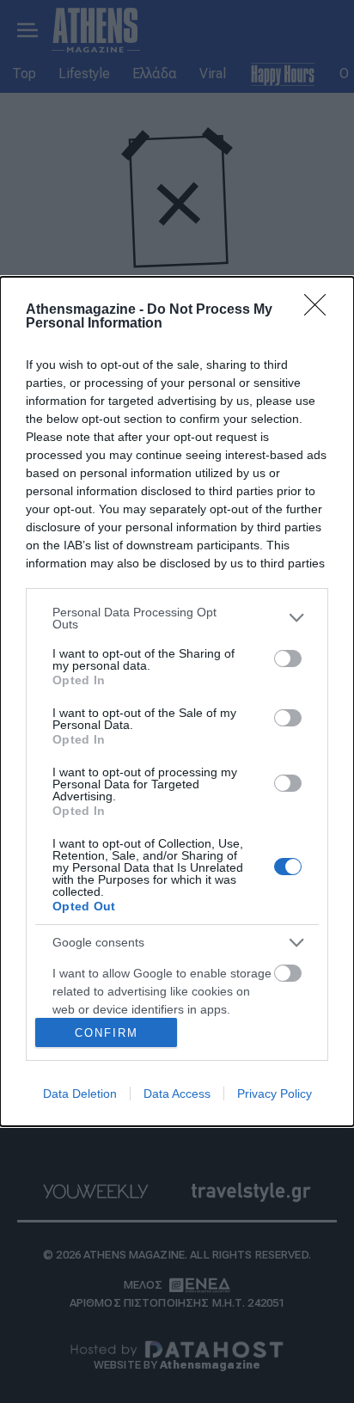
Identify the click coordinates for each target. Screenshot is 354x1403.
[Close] (320, 310)
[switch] (288, 658)
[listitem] (177, 618)
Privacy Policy (274, 1093)
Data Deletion (80, 1093)
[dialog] (177, 702)
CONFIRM (106, 1032)
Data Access (177, 1093)
